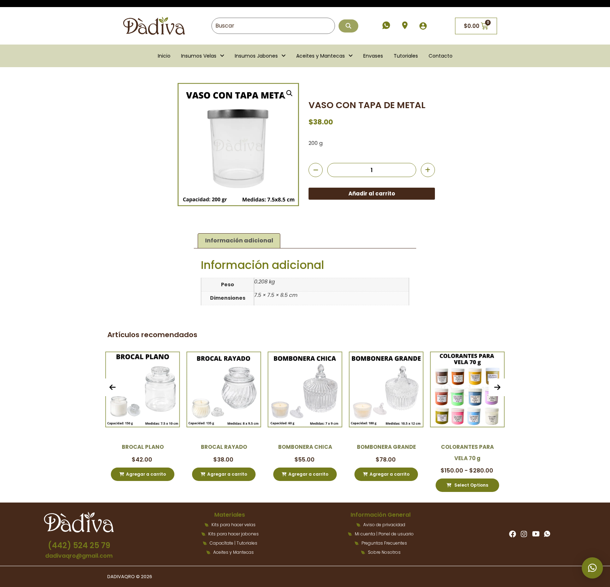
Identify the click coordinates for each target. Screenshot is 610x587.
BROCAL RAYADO (184, 447)
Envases (373, 55)
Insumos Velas (198, 55)
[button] (202, 56)
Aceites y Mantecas (320, 55)
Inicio (164, 55)
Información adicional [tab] (239, 240)
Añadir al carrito (371, 193)
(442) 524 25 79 (79, 545)
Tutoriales (406, 55)
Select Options (431, 485)
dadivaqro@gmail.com (79, 556)
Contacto (441, 55)
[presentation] (112, 387)
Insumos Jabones (256, 55)
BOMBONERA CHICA (266, 447)
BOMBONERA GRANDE (346, 447)
